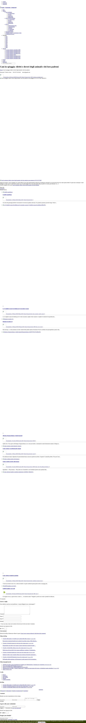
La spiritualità (11, 29)
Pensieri (9, 14)
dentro (36, 466)
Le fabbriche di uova (9, 34)
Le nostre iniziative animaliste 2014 (12, 56)
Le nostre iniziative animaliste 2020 (12, 58)
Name (1, 616)
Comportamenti (11, 26)
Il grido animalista (6, 679)
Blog (4, 9)
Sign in (2, 708)
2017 (6, 43)
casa (36, 593)
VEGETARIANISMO (10, 18)
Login (4, 60)
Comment (2, 614)
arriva (34, 313)
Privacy (4, 674)
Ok (39, 722)
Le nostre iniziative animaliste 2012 (12, 53)
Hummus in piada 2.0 (7, 321)
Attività (4, 48)
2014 (6, 40)
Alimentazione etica (12, 25)
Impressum (5, 676)
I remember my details (12, 719)
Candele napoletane (7, 194)
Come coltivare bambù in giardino (10, 575)
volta (41, 326)
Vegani (4, 11)
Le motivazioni (11, 13)
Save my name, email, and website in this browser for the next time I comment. (18, 623)
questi (43, 313)
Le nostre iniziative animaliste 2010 (12, 51)
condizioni (35, 580)
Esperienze (10, 16)
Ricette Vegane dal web (26, 77)
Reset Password (4, 719)
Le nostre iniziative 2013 (10, 54)
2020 (6, 47)
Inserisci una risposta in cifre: (6, 626)
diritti (39, 77)
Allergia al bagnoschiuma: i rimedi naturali (12, 435)
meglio (40, 313)
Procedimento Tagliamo (44, 466)
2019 (6, 46)
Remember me (8, 708)
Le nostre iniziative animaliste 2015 (12, 57)
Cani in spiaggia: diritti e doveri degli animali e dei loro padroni (25, 185)
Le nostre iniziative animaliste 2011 (12, 52)
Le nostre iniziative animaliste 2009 (12, 49)
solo (39, 326)
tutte (41, 580)
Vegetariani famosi (9, 31)
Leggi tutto (43, 722)
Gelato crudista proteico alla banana (11, 461)
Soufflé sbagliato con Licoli (9, 588)
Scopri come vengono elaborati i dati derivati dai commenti (33, 633)
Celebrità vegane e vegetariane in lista (13, 32)
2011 (6, 36)
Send (39, 699)
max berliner (5, 677)
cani (37, 77)
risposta (38, 580)
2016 (6, 42)
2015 (6, 41)
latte (39, 466)
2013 (6, 39)
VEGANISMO (8, 12)
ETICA (7, 24)
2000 (32, 77)
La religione (10, 30)
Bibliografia (10, 17)
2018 (6, 45)
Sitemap (4, 678)
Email (1, 618)
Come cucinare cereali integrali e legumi (12, 448)
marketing (41, 689)
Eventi (4, 59)
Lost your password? (16, 708)
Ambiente (10, 28)
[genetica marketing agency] (46, 690)
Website (1, 621)
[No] (45, 722)
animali (34, 77)
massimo (36, 313)
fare (41, 77)
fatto (37, 326)
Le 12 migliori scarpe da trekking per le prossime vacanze (16, 308)
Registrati (5, 62)
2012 (6, 37)
